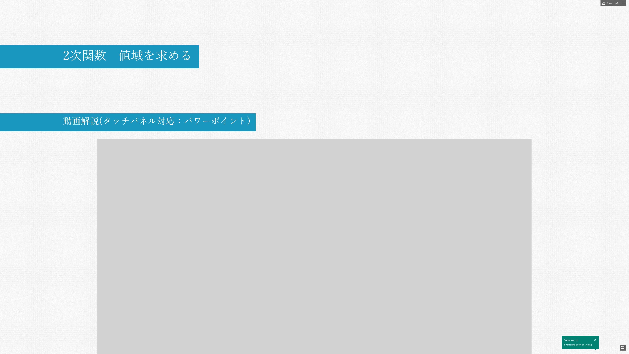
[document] (314, 177)
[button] (607, 3)
